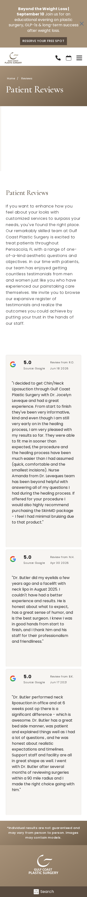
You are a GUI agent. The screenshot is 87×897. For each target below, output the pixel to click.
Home (11, 78)
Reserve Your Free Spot (43, 41)
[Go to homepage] (24, 58)
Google (40, 368)
